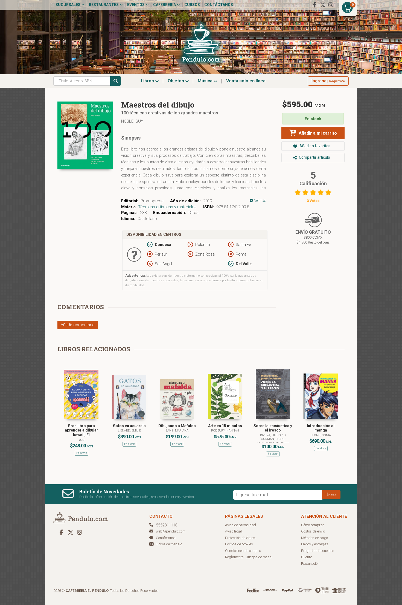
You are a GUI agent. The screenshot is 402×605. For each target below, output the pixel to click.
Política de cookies (239, 544)
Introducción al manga (320, 428)
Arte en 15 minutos (225, 426)
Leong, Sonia (321, 435)
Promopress (152, 200)
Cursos (192, 4)
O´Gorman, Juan (273, 437)
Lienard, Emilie (129, 430)
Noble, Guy (132, 121)
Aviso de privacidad (240, 525)
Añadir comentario (78, 324)
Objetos (176, 80)
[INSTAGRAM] (331, 5)
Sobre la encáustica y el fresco (273, 428)
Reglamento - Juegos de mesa (248, 557)
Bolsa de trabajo (169, 544)
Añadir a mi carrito (317, 133)
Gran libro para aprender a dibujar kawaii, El (81, 430)
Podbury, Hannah (225, 430)
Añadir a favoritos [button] (314, 146)
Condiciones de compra (243, 551)
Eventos (136, 4)
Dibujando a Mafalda (177, 426)
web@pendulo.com (170, 531)
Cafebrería (165, 4)
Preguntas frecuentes (317, 551)
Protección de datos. (240, 538)
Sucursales (68, 4)
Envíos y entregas (314, 544)
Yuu (81, 440)
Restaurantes (104, 4)
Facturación (310, 563)
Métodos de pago (314, 538)
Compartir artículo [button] (314, 157)
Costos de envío (313, 531)
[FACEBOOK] (314, 5)
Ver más (260, 200)
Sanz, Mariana (177, 430)
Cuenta (306, 557)
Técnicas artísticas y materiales (167, 206)
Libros (148, 80)
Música (206, 80)
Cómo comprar (312, 525)
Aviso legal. (234, 531)
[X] (323, 5)
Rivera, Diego (271, 435)
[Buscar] (115, 81)
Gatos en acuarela (129, 426)
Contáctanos (218, 4)
